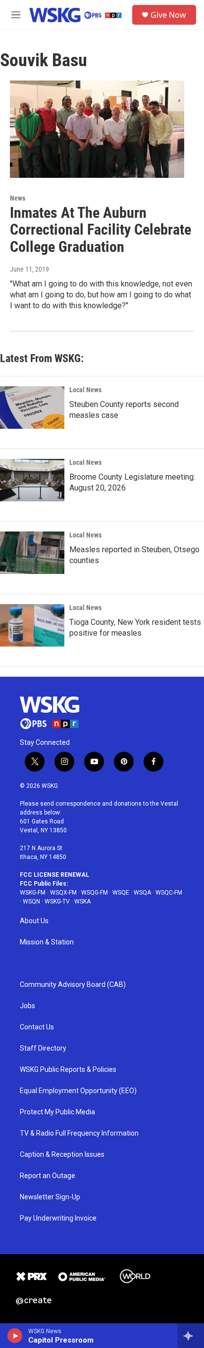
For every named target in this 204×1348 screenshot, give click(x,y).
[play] (15, 1336)
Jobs (27, 1006)
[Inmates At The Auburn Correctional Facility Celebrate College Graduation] (97, 129)
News (17, 198)
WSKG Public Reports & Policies (68, 1069)
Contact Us (37, 1027)
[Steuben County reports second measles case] (32, 407)
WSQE (120, 892)
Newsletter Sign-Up (50, 1197)
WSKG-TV (57, 901)
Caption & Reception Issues (62, 1154)
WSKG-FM (33, 892)
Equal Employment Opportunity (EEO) (78, 1091)
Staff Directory (43, 1048)
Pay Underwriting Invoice (58, 1218)
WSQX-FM (63, 892)
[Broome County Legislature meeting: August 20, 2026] (32, 480)
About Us (34, 921)
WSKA (82, 901)
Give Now (168, 14)
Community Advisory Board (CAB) (73, 984)
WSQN (31, 901)
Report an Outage (47, 1176)
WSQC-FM (168, 892)
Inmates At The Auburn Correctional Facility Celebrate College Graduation (100, 230)
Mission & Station (47, 942)
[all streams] (191, 1335)
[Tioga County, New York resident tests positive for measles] (32, 625)
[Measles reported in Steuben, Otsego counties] (32, 552)
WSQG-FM (94, 892)
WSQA (142, 892)
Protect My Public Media (57, 1112)
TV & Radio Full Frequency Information (79, 1133)
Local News (85, 390)
